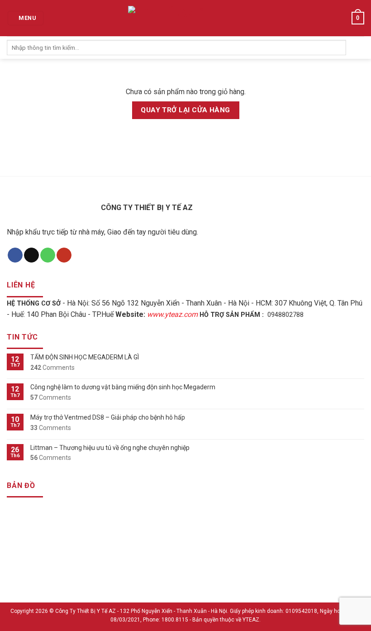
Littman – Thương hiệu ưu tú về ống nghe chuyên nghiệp (110, 447)
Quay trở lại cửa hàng (185, 110)
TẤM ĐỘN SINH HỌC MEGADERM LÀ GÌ (84, 357)
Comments (52, 367)
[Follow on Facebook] (15, 255)
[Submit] (355, 47)
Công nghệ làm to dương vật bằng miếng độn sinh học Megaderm (122, 387)
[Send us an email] (31, 255)
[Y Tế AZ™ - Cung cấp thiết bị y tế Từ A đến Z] (171, 18)
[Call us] (47, 255)
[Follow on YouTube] (64, 255)
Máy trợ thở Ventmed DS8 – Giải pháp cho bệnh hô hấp (107, 417)
